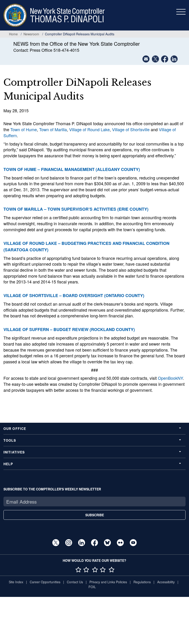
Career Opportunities (45, 582)
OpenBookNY (170, 378)
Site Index (16, 582)
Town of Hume (23, 129)
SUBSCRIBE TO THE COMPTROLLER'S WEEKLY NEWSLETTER (52, 489)
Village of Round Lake (89, 129)
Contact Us (75, 582)
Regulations (142, 582)
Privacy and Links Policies (108, 582)
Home (13, 34)
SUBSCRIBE (94, 515)
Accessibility (166, 582)
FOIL (92, 586)
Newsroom (31, 34)
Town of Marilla (53, 129)
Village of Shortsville (131, 129)
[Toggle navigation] (181, 11)
